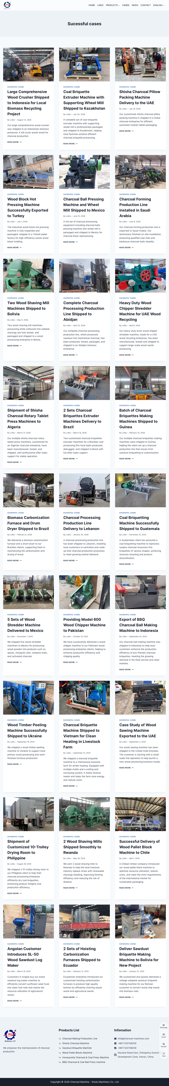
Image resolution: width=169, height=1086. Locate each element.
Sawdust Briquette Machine (77, 1048)
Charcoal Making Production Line (79, 1038)
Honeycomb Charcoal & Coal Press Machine (85, 1057)
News (135, 5)
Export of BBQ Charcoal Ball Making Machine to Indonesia (138, 625)
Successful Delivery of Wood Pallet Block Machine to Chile (139, 847)
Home (92, 5)
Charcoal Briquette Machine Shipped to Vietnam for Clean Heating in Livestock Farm (81, 736)
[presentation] (28, 64)
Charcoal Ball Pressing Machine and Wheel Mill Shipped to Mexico (84, 204)
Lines (100, 5)
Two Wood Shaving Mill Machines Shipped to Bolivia (28, 308)
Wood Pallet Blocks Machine (77, 1052)
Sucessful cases (15, 87)
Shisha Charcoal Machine (75, 1043)
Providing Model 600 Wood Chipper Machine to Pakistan (84, 625)
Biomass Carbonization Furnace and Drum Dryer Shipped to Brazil (28, 523)
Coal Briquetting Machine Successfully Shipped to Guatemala (139, 523)
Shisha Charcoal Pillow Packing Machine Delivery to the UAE (139, 97)
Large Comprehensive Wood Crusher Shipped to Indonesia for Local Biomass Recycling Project (28, 102)
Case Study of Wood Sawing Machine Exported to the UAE (137, 730)
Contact (146, 5)
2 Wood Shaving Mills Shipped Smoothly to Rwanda (82, 847)
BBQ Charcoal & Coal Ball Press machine (83, 1062)
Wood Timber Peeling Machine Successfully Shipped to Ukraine (27, 730)
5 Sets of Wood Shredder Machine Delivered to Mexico (25, 625)
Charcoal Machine (79, 1082)
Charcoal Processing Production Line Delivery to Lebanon (81, 523)
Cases (125, 5)
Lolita (12, 120)
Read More (14, 142)
